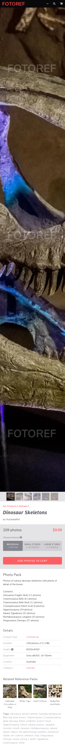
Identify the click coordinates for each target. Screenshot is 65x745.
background (55, 713)
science (19, 735)
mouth (16, 728)
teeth (33, 739)
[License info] (21, 537)
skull (36, 735)
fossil (48, 721)
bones (22, 717)
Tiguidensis (42, 739)
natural (53, 728)
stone (16, 739)
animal (34, 713)
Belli (5, 717)
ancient (26, 713)
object (14, 732)
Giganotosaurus (11, 724)
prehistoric (53, 732)
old (20, 732)
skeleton (28, 735)
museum (25, 728)
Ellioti (22, 721)
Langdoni (50, 724)
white (22, 742)
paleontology (30, 732)
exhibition (31, 721)
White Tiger (25, 701)
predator (42, 732)
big (10, 717)
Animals (23, 506)
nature (6, 732)
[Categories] (47, 4)
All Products (10, 506)
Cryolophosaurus (52, 717)
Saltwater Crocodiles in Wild (10, 704)
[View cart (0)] (61, 4)
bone (15, 717)
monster (7, 728)
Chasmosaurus (34, 717)
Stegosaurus (47, 735)
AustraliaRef (13, 519)
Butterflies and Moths (55, 703)
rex (12, 735)
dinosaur (13, 721)
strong (23, 739)
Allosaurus (15, 713)
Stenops (7, 739)
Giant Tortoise (40, 701)
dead (5, 721)
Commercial (32, 637)
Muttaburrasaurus (40, 728)
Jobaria (31, 724)
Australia (43, 713)
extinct (40, 721)
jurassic (40, 724)
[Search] (54, 4)
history (23, 724)
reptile (6, 735)
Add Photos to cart (32, 561)
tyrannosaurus (10, 742)
